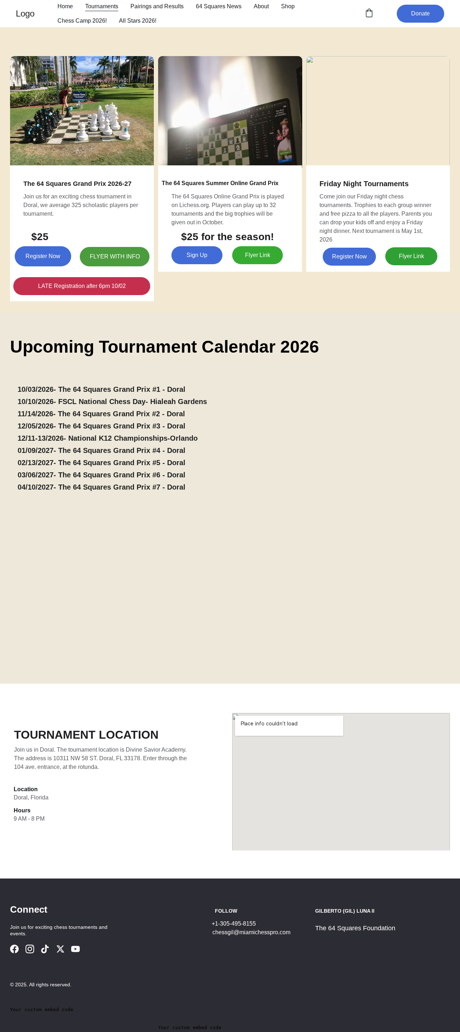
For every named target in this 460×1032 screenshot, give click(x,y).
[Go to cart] (369, 13)
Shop (288, 6)
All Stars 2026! (137, 21)
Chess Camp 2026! (82, 21)
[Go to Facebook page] (14, 949)
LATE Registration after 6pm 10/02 (82, 286)
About (261, 6)
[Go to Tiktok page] (45, 949)
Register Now (43, 256)
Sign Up (197, 255)
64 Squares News (219, 6)
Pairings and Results (157, 6)
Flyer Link (257, 255)
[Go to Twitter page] (60, 949)
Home (65, 6)
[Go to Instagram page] (30, 949)
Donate (420, 13)
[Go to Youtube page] (75, 949)
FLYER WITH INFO (115, 256)
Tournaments (101, 6)
